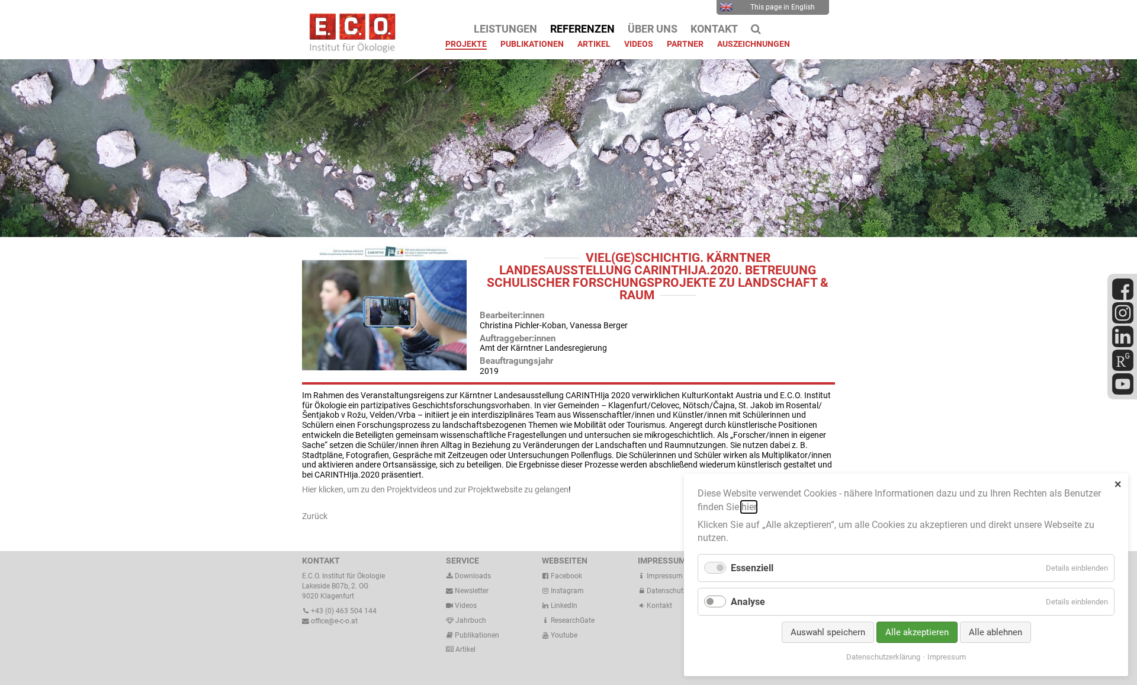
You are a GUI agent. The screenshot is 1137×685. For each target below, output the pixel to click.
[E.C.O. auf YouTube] (1123, 392)
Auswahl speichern (828, 632)
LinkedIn (563, 605)
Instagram (566, 591)
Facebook (565, 576)
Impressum (664, 576)
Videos (466, 605)
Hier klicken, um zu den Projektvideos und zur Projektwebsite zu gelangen (435, 489)
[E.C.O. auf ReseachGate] (1123, 368)
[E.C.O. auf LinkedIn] (1123, 345)
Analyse (748, 601)
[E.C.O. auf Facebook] (1123, 297)
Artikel (465, 649)
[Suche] (756, 29)
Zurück (314, 516)
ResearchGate (572, 620)
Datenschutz (666, 591)
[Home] (349, 50)
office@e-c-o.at (333, 621)
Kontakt (659, 605)
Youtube (563, 635)
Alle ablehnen (995, 632)
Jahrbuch (470, 620)
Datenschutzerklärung (883, 656)
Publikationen (476, 635)
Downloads (472, 576)
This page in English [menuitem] (782, 7)
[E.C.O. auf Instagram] (1123, 321)
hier (748, 507)
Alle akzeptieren (917, 632)
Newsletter (471, 591)
